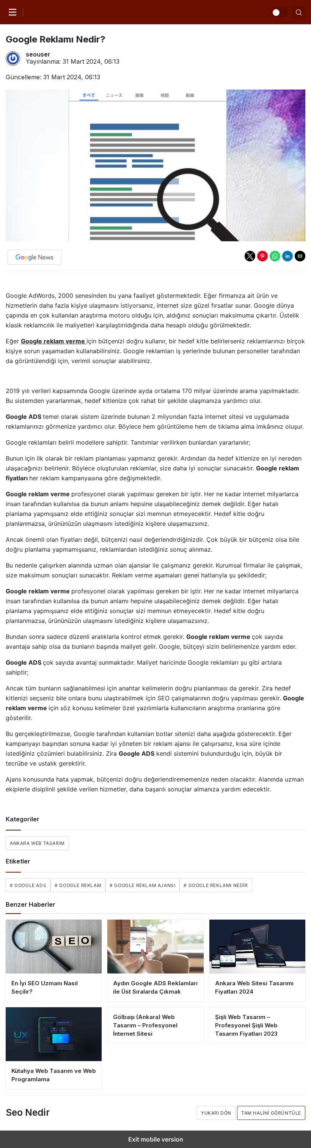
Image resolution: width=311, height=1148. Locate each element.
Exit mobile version (155, 1139)
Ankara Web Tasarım (37, 843)
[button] (250, 256)
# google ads (28, 885)
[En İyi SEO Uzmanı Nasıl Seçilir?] (54, 946)
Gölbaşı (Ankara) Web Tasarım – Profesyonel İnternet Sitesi (145, 1025)
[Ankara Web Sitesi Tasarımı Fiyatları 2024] (257, 946)
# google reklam (78, 885)
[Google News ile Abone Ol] (34, 257)
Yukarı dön (216, 1113)
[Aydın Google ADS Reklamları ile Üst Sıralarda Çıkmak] (155, 946)
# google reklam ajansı (142, 885)
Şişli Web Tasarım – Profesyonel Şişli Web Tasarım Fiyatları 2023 (246, 1025)
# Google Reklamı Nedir (216, 885)
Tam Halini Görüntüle (271, 1113)
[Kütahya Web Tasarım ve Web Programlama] (54, 1034)
